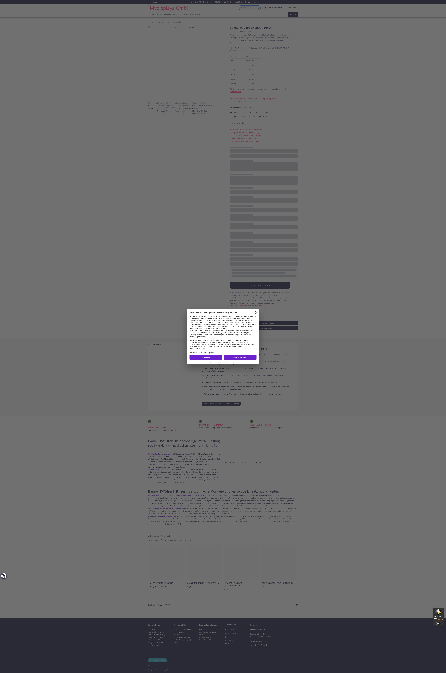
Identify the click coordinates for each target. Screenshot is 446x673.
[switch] (438, 623)
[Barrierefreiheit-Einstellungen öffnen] (3, 575)
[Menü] (442, 609)
